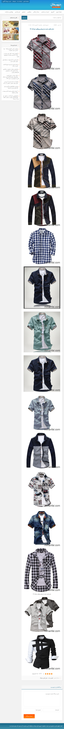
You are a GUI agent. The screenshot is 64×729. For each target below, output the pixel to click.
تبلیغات (14, 1)
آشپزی (52, 12)
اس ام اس (17, 12)
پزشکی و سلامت (9, 12)
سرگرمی (29, 12)
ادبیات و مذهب (45, 12)
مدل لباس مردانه (43, 678)
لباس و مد (50, 678)
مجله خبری (59, 12)
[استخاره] (11, 26)
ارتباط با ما (19, 1)
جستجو (24, 17)
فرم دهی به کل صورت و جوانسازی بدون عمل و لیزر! (10, 60)
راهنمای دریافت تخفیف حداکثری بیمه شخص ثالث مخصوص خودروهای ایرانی (11, 71)
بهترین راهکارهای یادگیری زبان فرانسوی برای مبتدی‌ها (11, 87)
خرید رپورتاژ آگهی (7, 1)
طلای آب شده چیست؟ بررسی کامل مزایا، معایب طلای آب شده (10, 82)
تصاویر (23, 12)
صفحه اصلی (26, 1)
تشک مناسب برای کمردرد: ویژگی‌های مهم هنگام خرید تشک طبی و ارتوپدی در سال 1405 (11, 77)
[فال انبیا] (11, 40)
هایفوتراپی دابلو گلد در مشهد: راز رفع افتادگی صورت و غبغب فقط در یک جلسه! (11, 97)
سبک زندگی (36, 12)
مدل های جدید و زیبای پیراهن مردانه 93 (42, 29)
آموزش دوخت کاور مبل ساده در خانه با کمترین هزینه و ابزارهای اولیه (11, 55)
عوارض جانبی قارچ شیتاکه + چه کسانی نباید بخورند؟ (11, 49)
